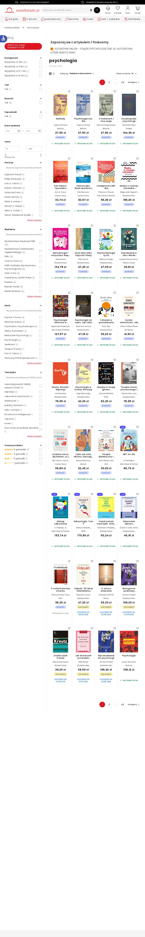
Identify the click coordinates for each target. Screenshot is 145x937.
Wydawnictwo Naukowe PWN (129, 196)
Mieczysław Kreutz (60, 662)
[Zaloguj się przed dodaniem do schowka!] (69, 91)
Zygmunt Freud (60, 125)
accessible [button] (3, 38)
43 (122, 82)
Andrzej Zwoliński (106, 595)
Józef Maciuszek (83, 393)
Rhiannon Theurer (106, 192)
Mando (83, 464)
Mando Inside (129, 263)
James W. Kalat (129, 595)
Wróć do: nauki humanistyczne (16, 46)
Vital (106, 464)
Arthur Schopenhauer (106, 125)
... (116, 82)
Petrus (106, 598)
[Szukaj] (97, 10)
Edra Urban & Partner (106, 195)
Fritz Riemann (83, 192)
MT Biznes (129, 330)
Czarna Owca (60, 195)
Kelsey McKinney (83, 460)
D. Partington (129, 460)
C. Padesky (59, 527)
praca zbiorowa (129, 662)
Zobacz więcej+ (34, 220)
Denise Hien (127, 393)
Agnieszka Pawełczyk (60, 326)
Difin (61, 598)
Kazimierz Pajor (129, 125)
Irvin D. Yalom (61, 192)
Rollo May (106, 326)
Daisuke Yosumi (83, 595)
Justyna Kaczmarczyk (128, 259)
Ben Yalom (57, 460)
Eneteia (129, 128)
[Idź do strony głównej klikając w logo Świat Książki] (22, 10)
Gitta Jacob (83, 259)
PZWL (106, 397)
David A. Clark (126, 527)
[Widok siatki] (50, 73)
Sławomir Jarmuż (83, 326)
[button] (91, 10)
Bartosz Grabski (83, 527)
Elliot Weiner (104, 460)
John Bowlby (60, 393)
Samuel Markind (106, 393)
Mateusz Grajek (106, 259)
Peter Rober (83, 662)
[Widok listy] (54, 73)
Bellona (60, 128)
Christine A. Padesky (106, 527)
